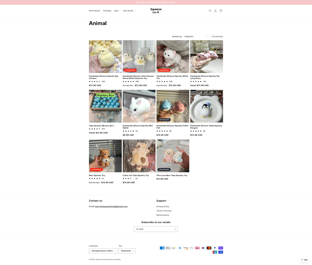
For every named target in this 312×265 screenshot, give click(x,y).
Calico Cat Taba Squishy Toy (136, 175)
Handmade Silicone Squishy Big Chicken (103, 77)
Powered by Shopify (113, 259)
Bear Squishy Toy (97, 175)
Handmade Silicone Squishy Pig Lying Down (204, 77)
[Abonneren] (175, 229)
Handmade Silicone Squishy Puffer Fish (172, 127)
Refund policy (162, 215)
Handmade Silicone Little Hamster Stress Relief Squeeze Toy (138, 77)
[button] (117, 10)
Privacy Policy (162, 206)
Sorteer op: (177, 36)
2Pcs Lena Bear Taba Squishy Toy (171, 175)
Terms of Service (164, 211)
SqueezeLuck (100, 259)
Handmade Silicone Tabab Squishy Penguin (206, 127)
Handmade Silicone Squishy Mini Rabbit (138, 127)
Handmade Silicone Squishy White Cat (172, 77)
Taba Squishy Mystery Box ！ (102, 126)
